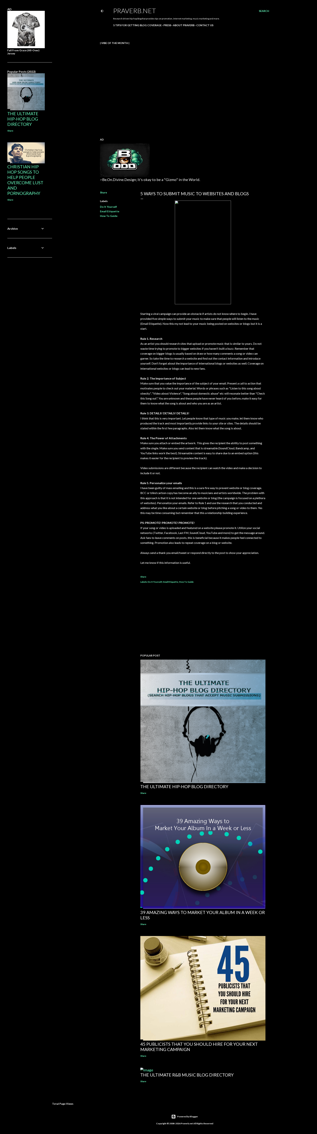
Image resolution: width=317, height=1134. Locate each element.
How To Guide (108, 215)
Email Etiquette (109, 211)
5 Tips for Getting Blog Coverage (137, 25)
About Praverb (183, 25)
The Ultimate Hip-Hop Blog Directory (184, 786)
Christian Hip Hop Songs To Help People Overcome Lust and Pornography (25, 180)
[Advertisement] (202, 619)
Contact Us (204, 25)
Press (167, 25)
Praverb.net (134, 11)
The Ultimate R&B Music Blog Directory (187, 1074)
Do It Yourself (108, 206)
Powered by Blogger (187, 1116)
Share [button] (103, 192)
